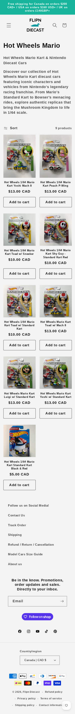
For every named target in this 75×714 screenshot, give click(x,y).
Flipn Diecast (31, 692)
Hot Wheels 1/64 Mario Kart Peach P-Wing (55, 184)
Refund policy (54, 692)
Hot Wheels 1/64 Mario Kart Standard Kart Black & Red (19, 465)
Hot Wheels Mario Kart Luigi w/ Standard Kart (19, 395)
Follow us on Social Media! (28, 505)
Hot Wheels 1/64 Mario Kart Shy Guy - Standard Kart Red (55, 254)
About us (15, 564)
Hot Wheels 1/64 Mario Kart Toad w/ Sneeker (19, 252)
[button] (9, 25)
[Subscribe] (62, 601)
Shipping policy (25, 705)
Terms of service (51, 698)
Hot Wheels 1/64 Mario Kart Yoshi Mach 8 (19, 184)
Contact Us (16, 515)
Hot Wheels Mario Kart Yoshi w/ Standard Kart (55, 395)
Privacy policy (26, 698)
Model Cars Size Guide (25, 554)
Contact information (52, 705)
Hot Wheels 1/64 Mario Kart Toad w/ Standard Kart (19, 325)
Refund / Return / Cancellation (31, 544)
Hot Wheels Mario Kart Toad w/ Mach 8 (55, 323)
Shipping (15, 534)
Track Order (17, 525)
